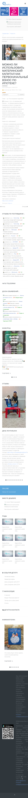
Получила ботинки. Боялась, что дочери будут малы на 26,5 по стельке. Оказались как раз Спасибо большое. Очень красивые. (13, 276)
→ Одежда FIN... (15, 248)
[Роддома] (14, 11)
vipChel (6, 235)
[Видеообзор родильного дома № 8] (20, 538)
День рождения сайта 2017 (12, 582)
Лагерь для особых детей (11, 600)
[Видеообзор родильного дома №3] (7, 554)
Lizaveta (6, 229)
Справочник (5, 33)
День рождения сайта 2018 (12, 584)
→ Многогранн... (14, 229)
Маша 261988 (7, 253)
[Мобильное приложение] (4, 11)
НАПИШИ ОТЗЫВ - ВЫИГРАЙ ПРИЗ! (16, 377)
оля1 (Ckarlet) (7, 266)
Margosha (15, 305)
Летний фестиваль (9, 576)
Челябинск (6, 242)
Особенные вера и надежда (18, 667)
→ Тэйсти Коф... (16, 218)
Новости (12, 33)
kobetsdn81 (6, 260)
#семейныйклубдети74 (21, 452)
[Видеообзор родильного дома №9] (7, 538)
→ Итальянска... (16, 266)
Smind (14, 301)
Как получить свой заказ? (14, 26)
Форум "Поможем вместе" (11, 598)
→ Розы (14, 253)
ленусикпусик (15, 317)
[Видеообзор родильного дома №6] (7, 522)
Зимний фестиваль (9, 579)
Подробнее (5, 373)
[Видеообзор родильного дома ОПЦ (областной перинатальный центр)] (20, 522)
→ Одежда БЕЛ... (16, 260)
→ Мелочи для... (14, 272)
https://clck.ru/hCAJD (7, 201)
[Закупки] (23, 11)
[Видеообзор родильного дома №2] (20, 554)
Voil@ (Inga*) (7, 218)
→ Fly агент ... (13, 235)
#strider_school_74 (13, 464)
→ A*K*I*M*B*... (15, 242)
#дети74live (10, 452)
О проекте (7, 595)
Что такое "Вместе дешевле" (14, 19)
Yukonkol (15, 295)
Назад (3, 206)
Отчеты (6, 603)
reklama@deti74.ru (21, 780)
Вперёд (24, 206)
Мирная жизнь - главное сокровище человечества (16, 667)
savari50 (6, 272)
